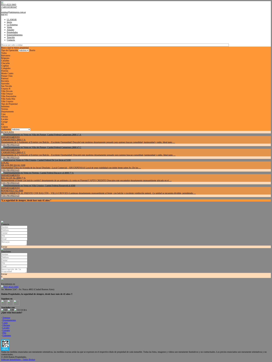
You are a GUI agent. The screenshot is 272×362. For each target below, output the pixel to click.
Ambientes (6, 129)
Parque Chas (6, 76)
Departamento (7, 111)
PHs (4, 333)
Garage (4, 122)
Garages (6, 330)
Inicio (9, 22)
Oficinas (6, 325)
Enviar (4, 247)
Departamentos (9, 320)
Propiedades (12, 32)
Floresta (4, 71)
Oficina (4, 116)
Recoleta (5, 81)
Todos (4, 53)
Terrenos (6, 317)
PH (2, 124)
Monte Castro (7, 73)
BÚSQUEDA (7, 132)
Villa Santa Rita (8, 99)
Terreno (4, 109)
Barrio (32, 50)
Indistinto (5, 106)
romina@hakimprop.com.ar (13, 12)
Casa (3, 114)
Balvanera (5, 55)
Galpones (6, 335)
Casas (5, 323)
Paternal (4, 78)
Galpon (4, 127)
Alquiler (10, 30)
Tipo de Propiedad (9, 104)
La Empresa (12, 24)
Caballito (5, 60)
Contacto (11, 40)
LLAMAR (12, 19)
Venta (9, 27)
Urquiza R (5, 88)
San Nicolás (6, 86)
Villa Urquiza (7, 101)
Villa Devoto (7, 91)
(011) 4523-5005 (10, 287)
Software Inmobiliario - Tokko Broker (18, 359)
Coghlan (5, 66)
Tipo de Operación (9, 50)
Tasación (11, 37)
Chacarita (5, 63)
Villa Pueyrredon (8, 96)
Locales (4, 119)
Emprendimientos (15, 35)
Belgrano (5, 58)
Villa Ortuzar (7, 94)
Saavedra (5, 83)
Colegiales (5, 68)
